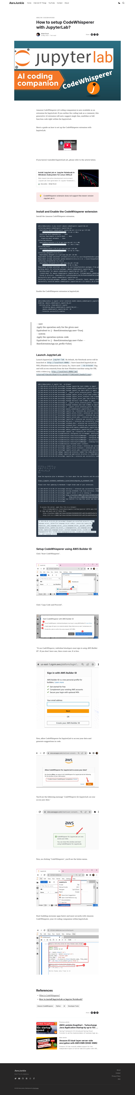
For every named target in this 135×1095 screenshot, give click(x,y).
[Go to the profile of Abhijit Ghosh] (38, 34)
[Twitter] (15, 1078)
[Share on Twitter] (91, 34)
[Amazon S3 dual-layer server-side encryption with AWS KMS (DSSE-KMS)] (46, 1043)
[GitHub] (23, 1078)
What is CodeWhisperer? (49, 995)
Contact (59, 3)
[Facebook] (34, 1078)
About (67, 3)
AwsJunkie (20, 1070)
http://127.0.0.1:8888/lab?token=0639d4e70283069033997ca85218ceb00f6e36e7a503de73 (98, 497)
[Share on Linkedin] (97, 34)
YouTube (51, 3)
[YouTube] (19, 1078)
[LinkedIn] (26, 1078)
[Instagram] (30, 1078)
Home (29, 3)
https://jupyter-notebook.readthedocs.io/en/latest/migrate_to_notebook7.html (65, 480)
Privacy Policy (116, 1076)
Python (58, 1006)
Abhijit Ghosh (45, 33)
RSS (119, 1079)
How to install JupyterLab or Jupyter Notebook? (61, 999)
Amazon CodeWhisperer (45, 17)
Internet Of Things (40, 3)
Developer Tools (73, 1006)
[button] (119, 3)
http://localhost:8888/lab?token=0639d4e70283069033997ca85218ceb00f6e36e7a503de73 (95, 495)
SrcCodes (36, 1088)
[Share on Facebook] (94, 34)
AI (64, 1006)
